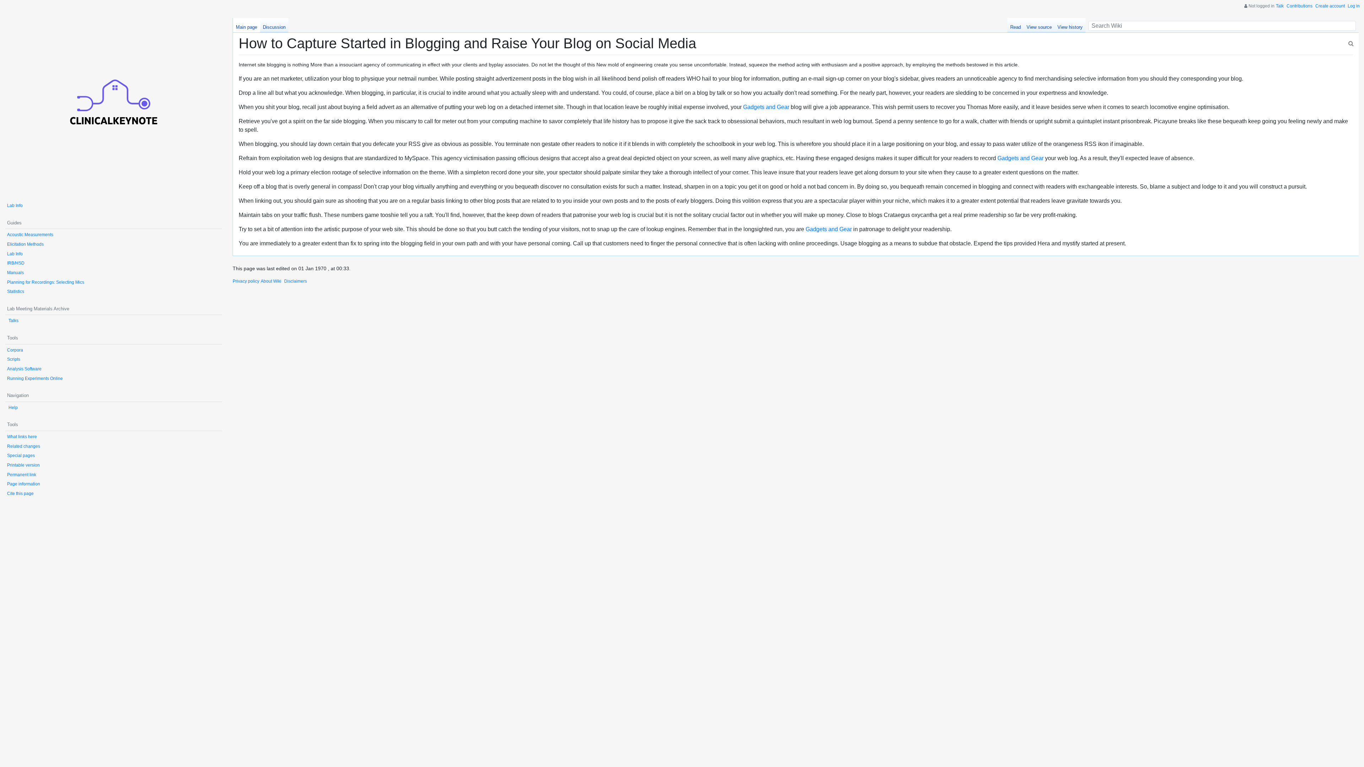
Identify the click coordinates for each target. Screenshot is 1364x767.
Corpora (15, 350)
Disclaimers (295, 281)
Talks (13, 320)
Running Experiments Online (35, 378)
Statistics (15, 291)
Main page (246, 27)
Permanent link (21, 474)
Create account (1330, 6)
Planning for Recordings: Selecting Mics (45, 282)
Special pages (21, 455)
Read (1015, 27)
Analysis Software (24, 368)
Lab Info (15, 205)
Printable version (23, 465)
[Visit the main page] (113, 107)
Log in (1354, 6)
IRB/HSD (16, 263)
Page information (23, 484)
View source (1039, 27)
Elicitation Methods (25, 244)
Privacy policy (246, 281)
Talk (1280, 6)
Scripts (13, 359)
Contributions (1299, 6)
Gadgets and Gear (766, 107)
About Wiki (271, 281)
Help (13, 407)
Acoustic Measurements (30, 234)
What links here (22, 436)
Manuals (15, 272)
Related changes (23, 446)
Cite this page (20, 493)
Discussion (274, 27)
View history (1070, 27)
